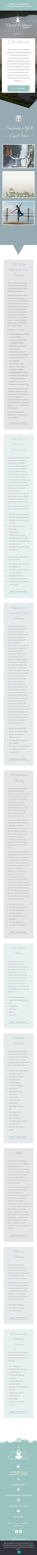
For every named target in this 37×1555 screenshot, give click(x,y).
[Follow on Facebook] (16, 1531)
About (16, 1523)
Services (25, 1523)
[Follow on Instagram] (20, 1531)
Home (9, 1523)
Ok (19, 1552)
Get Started (18, 88)
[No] (35, 1548)
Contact (18, 1526)
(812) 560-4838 (18, 1484)
